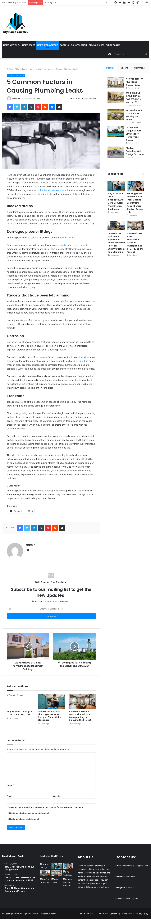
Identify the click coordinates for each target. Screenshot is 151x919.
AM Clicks (130, 876)
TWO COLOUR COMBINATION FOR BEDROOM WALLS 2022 (133, 98)
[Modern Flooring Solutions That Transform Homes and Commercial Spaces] (68, 882)
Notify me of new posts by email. (24, 819)
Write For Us (113, 45)
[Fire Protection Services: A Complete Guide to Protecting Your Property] (68, 873)
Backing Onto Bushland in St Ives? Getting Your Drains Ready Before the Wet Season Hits (86, 2)
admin (14, 98)
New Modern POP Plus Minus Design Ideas (135, 82)
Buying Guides (96, 45)
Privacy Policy (142, 913)
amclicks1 (130, 887)
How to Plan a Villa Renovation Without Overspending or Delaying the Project (80, 715)
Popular (110, 67)
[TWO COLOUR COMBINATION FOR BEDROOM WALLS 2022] (115, 97)
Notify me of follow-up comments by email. (29, 813)
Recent (124, 67)
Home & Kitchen (11, 45)
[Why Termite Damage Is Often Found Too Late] (20, 701)
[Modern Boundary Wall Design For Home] (115, 152)
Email (10, 796)
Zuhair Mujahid (131, 898)
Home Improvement (47, 45)
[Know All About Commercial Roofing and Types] (115, 114)
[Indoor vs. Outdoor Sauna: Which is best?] (56, 881)
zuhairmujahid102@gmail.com (135, 865)
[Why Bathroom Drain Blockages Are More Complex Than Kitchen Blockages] (51, 701)
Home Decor (28, 45)
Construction (79, 45)
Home (12, 69)
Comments (140, 67)
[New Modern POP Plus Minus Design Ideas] (115, 82)
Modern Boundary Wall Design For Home (135, 151)
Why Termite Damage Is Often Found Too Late (19, 713)
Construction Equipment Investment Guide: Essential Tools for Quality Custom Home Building (116, 242)
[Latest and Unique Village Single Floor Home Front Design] (115, 131)
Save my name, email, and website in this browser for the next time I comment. (46, 807)
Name (10, 785)
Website (57, 796)
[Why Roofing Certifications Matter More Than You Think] (45, 881)
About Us (103, 913)
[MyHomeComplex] (16, 23)
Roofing (64, 45)
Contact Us (115, 913)
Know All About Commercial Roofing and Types (134, 115)
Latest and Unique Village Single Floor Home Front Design (133, 134)
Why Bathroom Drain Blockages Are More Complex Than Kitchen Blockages (50, 715)
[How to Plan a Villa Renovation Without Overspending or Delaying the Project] (82, 701)
